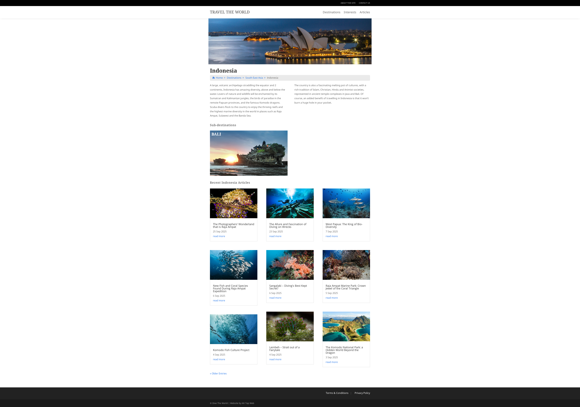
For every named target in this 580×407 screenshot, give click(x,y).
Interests (350, 12)
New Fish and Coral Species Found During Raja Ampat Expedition (230, 288)
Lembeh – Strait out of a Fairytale (284, 348)
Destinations (331, 12)
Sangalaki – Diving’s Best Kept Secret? (288, 287)
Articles (365, 12)
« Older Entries (218, 373)
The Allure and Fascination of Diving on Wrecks (287, 225)
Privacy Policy (362, 393)
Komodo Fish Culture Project (231, 350)
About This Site (348, 3)
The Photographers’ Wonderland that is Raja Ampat (233, 225)
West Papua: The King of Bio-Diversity (344, 225)
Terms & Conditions (337, 393)
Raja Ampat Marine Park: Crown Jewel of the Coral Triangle (346, 287)
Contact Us (364, 3)
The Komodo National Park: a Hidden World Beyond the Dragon (344, 349)
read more (219, 236)
